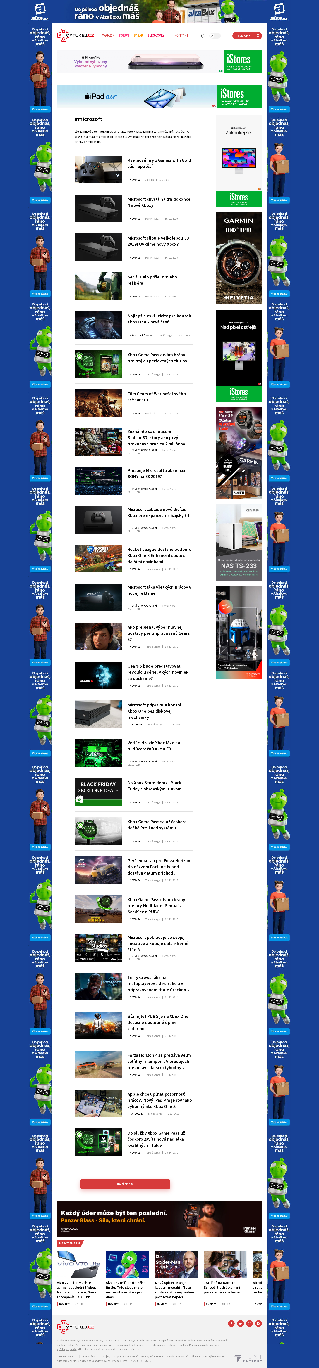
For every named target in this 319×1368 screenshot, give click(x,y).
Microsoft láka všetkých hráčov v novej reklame (159, 590)
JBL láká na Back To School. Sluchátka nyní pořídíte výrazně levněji (223, 1287)
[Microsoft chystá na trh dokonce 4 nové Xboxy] (98, 208)
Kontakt (181, 35)
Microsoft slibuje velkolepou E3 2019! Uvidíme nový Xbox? (158, 241)
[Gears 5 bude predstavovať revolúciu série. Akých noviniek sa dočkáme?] (98, 675)
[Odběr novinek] (202, 36)
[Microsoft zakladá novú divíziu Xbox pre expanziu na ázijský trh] (98, 520)
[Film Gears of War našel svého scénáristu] (98, 403)
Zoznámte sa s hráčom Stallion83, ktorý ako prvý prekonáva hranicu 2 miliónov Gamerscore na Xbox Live (156, 437)
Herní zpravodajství (143, 450)
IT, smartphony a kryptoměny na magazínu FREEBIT (136, 1356)
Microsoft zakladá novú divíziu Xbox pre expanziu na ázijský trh (159, 512)
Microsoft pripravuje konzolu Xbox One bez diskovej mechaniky (156, 711)
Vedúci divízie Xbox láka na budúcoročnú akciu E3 (154, 746)
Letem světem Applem (93, 1356)
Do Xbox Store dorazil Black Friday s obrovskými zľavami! (156, 786)
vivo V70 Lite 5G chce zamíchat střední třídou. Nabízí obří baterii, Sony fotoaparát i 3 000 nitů (76, 1290)
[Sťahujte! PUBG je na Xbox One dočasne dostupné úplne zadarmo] (98, 1025)
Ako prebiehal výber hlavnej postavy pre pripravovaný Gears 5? (159, 633)
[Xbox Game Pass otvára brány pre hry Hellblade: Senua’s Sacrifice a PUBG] (98, 909)
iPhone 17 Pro (119, 1361)
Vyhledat (244, 36)
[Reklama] (40, 11)
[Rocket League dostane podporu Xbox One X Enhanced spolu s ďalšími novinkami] (98, 558)
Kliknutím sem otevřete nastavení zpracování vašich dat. (109, 1349)
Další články (125, 1184)
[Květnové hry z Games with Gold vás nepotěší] (98, 169)
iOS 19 (147, 1361)
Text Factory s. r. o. (100, 1341)
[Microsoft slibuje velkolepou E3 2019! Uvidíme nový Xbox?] (98, 247)
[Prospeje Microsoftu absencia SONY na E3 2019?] (98, 481)
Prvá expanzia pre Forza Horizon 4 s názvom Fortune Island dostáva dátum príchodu (159, 866)
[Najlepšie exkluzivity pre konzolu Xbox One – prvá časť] (98, 325)
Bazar (138, 35)
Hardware (136, 724)
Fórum (124, 35)
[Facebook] (231, 1323)
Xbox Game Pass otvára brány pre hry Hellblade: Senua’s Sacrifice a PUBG (156, 905)
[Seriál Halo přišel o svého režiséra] (98, 286)
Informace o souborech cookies (170, 1345)
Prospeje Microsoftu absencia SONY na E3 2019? (156, 473)
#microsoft (88, 119)
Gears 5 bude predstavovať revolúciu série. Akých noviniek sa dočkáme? (158, 672)
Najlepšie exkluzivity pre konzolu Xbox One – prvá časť (160, 319)
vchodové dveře (101, 1361)
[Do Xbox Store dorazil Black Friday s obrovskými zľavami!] (98, 792)
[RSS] (258, 1323)
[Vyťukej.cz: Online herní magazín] (75, 36)
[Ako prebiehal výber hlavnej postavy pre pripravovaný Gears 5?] (98, 636)
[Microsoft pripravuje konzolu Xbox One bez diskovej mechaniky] (98, 714)
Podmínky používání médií (90, 1345)
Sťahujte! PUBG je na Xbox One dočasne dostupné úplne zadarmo (158, 1022)
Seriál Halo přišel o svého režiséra (152, 280)
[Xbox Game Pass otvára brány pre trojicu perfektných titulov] (98, 364)
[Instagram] (249, 1323)
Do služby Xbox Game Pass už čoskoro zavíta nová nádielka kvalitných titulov (156, 1139)
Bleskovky (156, 35)
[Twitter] (240, 1323)
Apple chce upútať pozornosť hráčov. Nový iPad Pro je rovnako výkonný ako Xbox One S (160, 1100)
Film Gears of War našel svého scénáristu (157, 397)
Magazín (108, 35)
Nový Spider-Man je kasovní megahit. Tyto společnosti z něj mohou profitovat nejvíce (174, 1290)
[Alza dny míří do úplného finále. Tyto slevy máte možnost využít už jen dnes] (127, 1264)
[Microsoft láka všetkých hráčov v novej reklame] (98, 597)
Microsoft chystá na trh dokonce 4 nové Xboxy (159, 202)
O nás (73, 1349)
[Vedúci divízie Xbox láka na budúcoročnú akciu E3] (98, 753)
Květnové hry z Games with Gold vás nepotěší (159, 163)
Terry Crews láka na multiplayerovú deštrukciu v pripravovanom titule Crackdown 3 (160, 983)
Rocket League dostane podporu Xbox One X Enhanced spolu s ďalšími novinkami (160, 555)
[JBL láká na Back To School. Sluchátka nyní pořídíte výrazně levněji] (225, 1264)
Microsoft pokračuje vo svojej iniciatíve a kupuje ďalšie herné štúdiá (158, 943)
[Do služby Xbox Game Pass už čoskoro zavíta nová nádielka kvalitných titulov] (98, 1142)
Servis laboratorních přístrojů (183, 1356)
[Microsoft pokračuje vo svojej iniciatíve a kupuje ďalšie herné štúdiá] (98, 948)
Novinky (135, 180)
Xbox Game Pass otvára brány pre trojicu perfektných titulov (157, 358)
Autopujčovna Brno (213, 1356)
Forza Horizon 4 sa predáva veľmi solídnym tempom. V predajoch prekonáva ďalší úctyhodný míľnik (160, 1061)
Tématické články (141, 335)
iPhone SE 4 (135, 1361)
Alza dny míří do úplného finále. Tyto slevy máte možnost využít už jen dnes (125, 1290)
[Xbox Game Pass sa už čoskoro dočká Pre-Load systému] (98, 831)
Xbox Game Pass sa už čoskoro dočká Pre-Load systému (157, 825)
